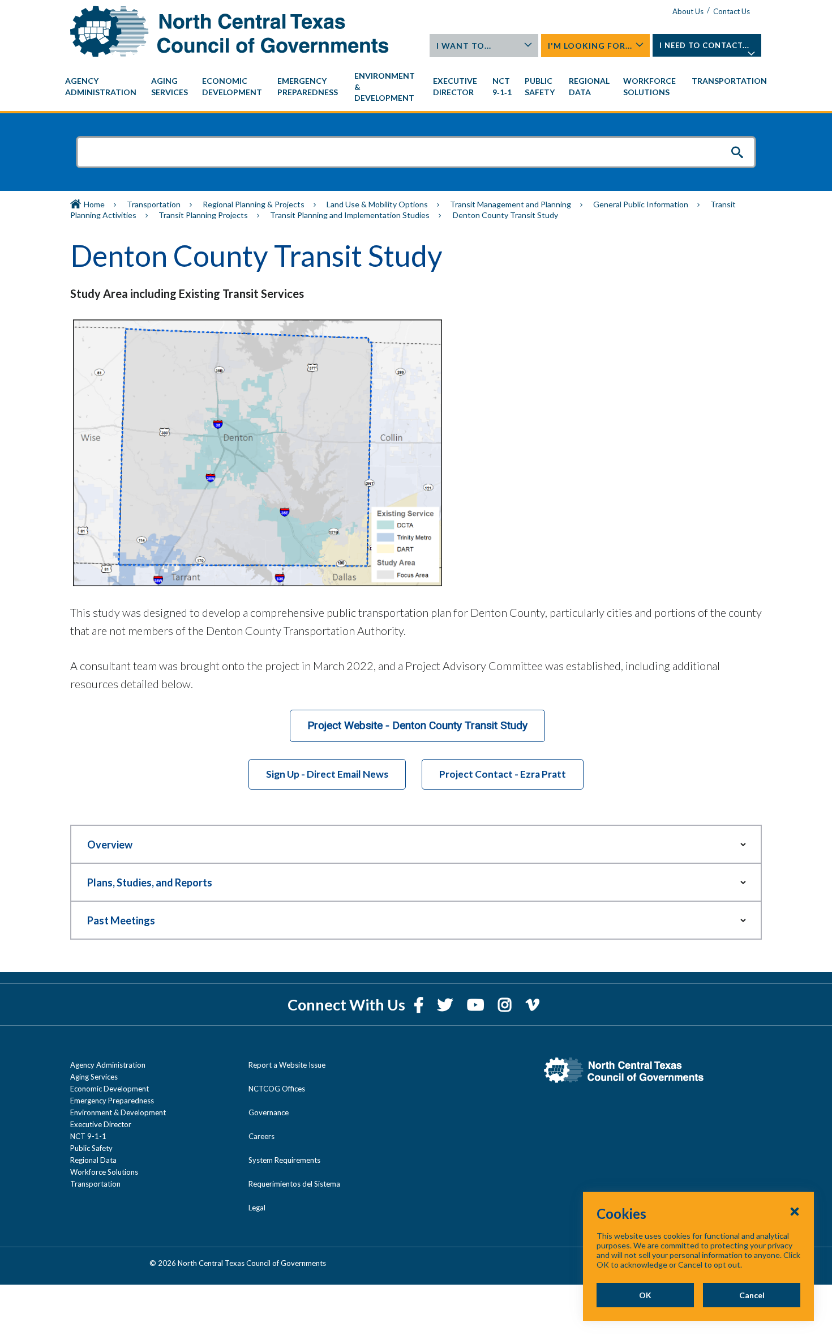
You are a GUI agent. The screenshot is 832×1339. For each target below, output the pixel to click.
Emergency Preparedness (112, 1100)
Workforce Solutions (104, 1171)
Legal (256, 1207)
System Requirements (284, 1160)
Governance (268, 1112)
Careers (261, 1136)
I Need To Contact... (704, 45)
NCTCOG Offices (276, 1088)
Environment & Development (118, 1112)
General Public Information (640, 204)
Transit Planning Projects (203, 215)
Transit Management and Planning (510, 204)
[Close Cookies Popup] (794, 1211)
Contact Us (731, 11)
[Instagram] (506, 1004)
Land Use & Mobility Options (377, 204)
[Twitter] (447, 1004)
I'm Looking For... (590, 45)
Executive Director (100, 1124)
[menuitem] (102, 86)
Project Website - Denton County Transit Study (417, 725)
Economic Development (109, 1088)
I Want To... (463, 45)
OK (645, 1295)
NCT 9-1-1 (88, 1136)
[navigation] (416, 87)
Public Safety (91, 1148)
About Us (688, 11)
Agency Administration (107, 1064)
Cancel (752, 1295)
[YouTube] (477, 1004)
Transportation (154, 204)
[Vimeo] (532, 1004)
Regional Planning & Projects (254, 204)
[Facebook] (420, 1004)
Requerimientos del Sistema (294, 1183)
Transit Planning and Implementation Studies (350, 215)
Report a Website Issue (286, 1064)
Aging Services (94, 1076)
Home (94, 204)
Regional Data (93, 1160)
